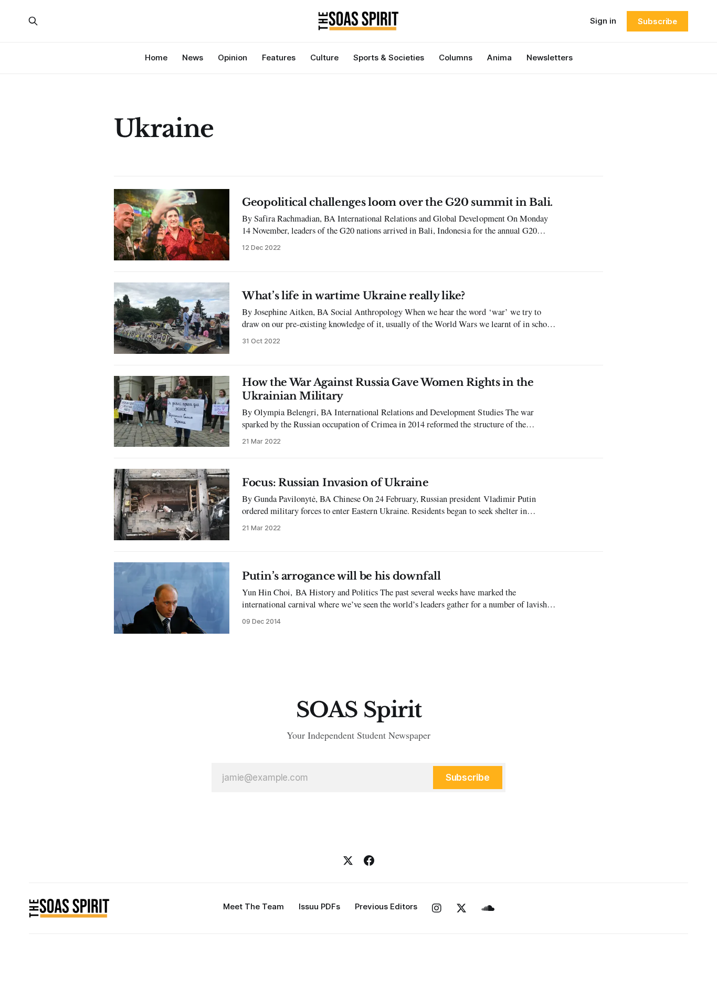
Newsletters (549, 57)
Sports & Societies (388, 57)
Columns (455, 57)
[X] (348, 860)
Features (279, 57)
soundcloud (487, 908)
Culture (324, 57)
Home (156, 57)
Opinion (232, 57)
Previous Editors (386, 906)
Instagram (436, 908)
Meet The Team (253, 906)
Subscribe (657, 21)
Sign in (603, 21)
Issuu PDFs (319, 906)
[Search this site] (33, 21)
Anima (499, 57)
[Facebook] (369, 860)
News (192, 57)
